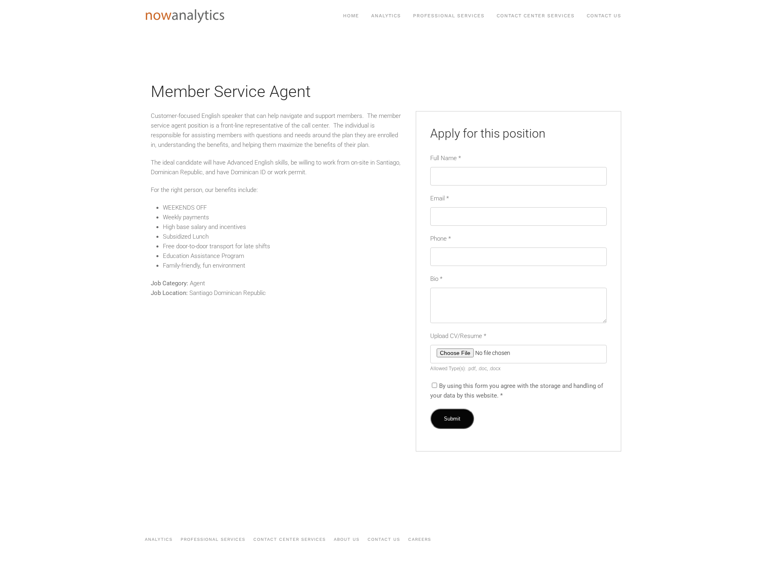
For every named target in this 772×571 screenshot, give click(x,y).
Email (439, 198)
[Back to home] (185, 16)
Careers (419, 539)
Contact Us (604, 16)
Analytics (386, 16)
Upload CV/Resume (458, 336)
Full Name (445, 158)
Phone (440, 238)
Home (351, 16)
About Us (346, 539)
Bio (436, 278)
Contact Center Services (536, 16)
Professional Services (449, 16)
